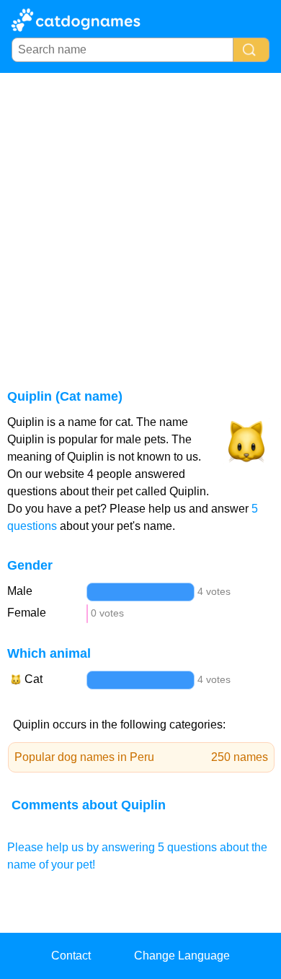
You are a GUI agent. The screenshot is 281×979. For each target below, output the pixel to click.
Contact (71, 955)
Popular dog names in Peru (141, 757)
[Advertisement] (140, 221)
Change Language (182, 955)
